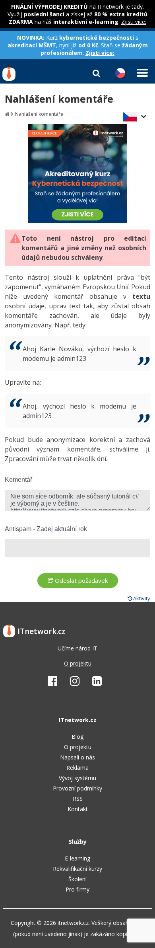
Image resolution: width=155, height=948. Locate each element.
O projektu (77, 663)
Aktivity (141, 598)
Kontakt (78, 809)
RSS (78, 798)
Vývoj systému (77, 778)
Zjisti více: (133, 21)
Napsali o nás (77, 757)
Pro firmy (77, 889)
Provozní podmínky (77, 788)
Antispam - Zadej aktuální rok (46, 529)
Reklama (77, 767)
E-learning (77, 858)
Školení (77, 879)
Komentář (18, 479)
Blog (77, 736)
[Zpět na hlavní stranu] (7, 114)
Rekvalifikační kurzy (77, 868)
